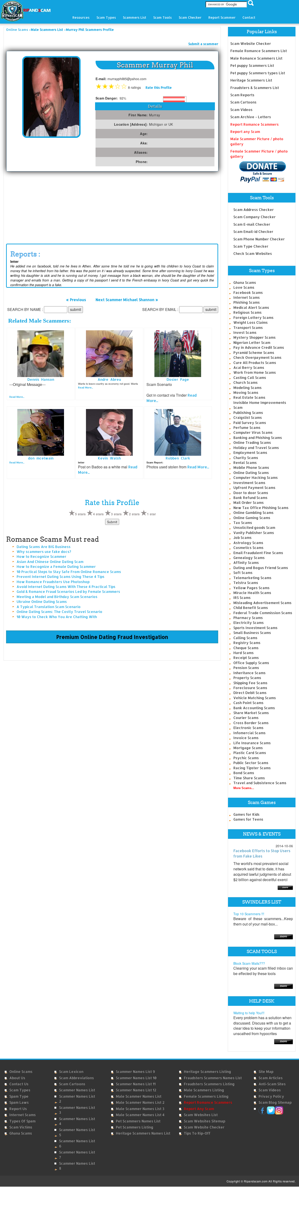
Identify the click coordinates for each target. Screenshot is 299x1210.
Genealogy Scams (249, 557)
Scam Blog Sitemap (275, 1102)
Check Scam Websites (252, 253)
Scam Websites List (201, 1115)
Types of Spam (22, 1121)
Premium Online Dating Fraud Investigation (112, 636)
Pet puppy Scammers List (252, 65)
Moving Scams (245, 392)
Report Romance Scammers (254, 124)
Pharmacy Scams (248, 618)
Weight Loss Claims (250, 322)
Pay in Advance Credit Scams (258, 347)
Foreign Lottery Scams (253, 317)
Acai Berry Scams (248, 367)
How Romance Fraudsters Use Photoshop (53, 582)
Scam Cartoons (243, 102)
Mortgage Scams (248, 748)
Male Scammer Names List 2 (140, 1102)
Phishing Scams (246, 302)
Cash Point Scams (248, 703)
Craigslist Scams (247, 417)
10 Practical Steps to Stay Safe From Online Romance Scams (69, 571)
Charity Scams (245, 458)
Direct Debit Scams (250, 692)
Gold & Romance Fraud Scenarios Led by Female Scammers (68, 591)
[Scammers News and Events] (285, 887)
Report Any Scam (199, 1109)
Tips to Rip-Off (197, 1133)
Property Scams (247, 678)
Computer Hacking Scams (255, 477)
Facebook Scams (248, 292)
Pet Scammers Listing (134, 1127)
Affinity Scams (246, 562)
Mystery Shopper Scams (254, 337)
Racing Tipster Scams (252, 768)
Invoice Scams (246, 738)
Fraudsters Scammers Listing (209, 1084)
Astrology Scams (248, 543)
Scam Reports (242, 95)
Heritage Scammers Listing (207, 1071)
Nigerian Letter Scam (251, 342)
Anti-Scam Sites (272, 1084)
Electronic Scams (248, 728)
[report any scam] (258, 172)
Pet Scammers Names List (138, 1121)
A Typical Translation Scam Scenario (49, 607)
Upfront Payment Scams (254, 487)
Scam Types (19, 1090)
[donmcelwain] (40, 432)
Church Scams (245, 382)
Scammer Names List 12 (136, 1090)
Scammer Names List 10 (136, 1078)
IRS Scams (242, 597)
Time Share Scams (249, 778)
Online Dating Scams (251, 472)
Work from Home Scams (254, 372)
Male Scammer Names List (138, 1096)
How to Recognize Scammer (41, 556)
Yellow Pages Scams (251, 588)
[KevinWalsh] (109, 432)
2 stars (134, 514)
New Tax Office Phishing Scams (260, 507)
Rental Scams (245, 462)
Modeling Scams (247, 387)
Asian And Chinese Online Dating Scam (50, 561)
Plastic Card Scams (249, 753)
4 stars (98, 514)
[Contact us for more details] (283, 1041)
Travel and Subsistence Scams (259, 783)
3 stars (116, 514)
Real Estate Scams (249, 397)
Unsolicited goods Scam (254, 527)
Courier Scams (246, 717)
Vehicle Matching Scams (254, 698)
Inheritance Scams (249, 673)
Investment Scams (249, 482)
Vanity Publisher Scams (253, 532)
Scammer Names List (77, 1090)
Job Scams (242, 537)
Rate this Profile (159, 87)
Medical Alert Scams (251, 307)
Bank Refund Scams (250, 497)
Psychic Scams (246, 758)
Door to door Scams (250, 493)
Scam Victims (20, 1127)
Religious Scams (247, 312)
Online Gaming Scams (251, 518)
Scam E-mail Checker (251, 224)
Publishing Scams (248, 412)
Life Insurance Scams (252, 743)
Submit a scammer (203, 44)
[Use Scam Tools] (283, 986)
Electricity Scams (248, 622)
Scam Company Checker (254, 217)
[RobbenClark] (177, 432)
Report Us (18, 1109)
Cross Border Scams (251, 723)
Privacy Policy (271, 1096)
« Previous (76, 299)
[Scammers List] (283, 936)
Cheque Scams (246, 648)
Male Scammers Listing (204, 1090)
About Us (17, 1078)
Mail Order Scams (248, 502)
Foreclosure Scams (250, 688)
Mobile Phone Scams (251, 467)
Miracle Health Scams (252, 593)
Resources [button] (80, 17)
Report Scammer (221, 17)
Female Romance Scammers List (258, 51)
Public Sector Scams (250, 763)
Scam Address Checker (253, 209)
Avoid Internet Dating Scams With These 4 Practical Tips (66, 586)
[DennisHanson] (40, 353)
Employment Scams (250, 452)
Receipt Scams (246, 657)
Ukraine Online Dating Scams (42, 601)
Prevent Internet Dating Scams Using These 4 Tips (60, 576)
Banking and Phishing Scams (257, 437)
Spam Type (18, 1096)
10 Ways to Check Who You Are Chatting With (57, 617)
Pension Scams (246, 668)
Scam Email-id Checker (253, 231)
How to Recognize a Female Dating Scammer (56, 566)
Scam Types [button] (106, 17)
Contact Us (18, 1084)
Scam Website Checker (250, 43)
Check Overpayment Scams (257, 357)
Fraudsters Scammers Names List (213, 1078)
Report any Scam (245, 131)
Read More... (16, 397)
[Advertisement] (112, 206)
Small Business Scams (252, 632)
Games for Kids (246, 814)
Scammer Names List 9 (135, 1071)
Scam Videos (241, 109)
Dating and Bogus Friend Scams (260, 568)
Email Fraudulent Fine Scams (258, 553)
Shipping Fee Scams (250, 683)
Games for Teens (248, 819)
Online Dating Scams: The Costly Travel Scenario (59, 611)
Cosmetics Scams (248, 547)
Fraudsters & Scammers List (254, 87)
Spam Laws (19, 1102)
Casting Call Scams (249, 377)
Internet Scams (246, 297)
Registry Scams (246, 643)
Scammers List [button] (134, 17)
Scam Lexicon (71, 1071)
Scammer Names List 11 (136, 1084)
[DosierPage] (177, 353)
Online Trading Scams (252, 442)
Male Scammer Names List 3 (140, 1109)
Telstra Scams (245, 582)
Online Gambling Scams (253, 512)
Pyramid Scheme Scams (253, 352)
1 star (151, 514)
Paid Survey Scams (249, 422)
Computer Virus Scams (253, 432)
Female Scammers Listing (206, 1096)
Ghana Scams (244, 282)
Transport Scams (248, 327)
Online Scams (17, 30)
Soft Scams (243, 572)
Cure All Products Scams (254, 362)
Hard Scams (243, 653)
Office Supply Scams (251, 663)
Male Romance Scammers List (256, 58)
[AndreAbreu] (109, 353)
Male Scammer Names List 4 (140, 1115)
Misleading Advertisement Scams (262, 603)
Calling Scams (245, 638)
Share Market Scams (251, 713)
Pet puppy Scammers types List (257, 73)
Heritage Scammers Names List (143, 1133)
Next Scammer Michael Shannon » (127, 299)
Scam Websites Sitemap (204, 1121)
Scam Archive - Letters (250, 117)
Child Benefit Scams (250, 607)
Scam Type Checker (250, 246)
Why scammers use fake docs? (44, 551)
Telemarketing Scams (252, 578)
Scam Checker (190, 17)
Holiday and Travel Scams (256, 447)
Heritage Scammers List (251, 80)
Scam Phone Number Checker (259, 239)
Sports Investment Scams (255, 628)
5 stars (80, 514)
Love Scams (243, 287)
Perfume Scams (246, 427)
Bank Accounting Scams (254, 708)
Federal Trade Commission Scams (262, 613)
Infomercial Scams (249, 733)
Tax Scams (242, 522)
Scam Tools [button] (162, 17)
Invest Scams (244, 332)
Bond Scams (243, 773)
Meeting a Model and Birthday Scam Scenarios (57, 596)
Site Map (266, 1071)
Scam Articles (271, 1078)
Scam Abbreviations (76, 1078)
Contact (248, 17)
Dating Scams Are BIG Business (44, 546)
